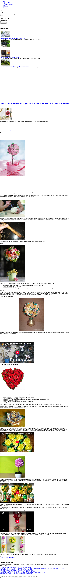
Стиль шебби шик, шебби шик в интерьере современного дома (13, 38)
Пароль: (2, 21)
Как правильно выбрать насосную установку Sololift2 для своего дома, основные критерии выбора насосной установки (22, 572)
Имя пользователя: (4, 20)
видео (13, 129)
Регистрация (5, 24)
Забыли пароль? (6, 25)
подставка (9, 128)
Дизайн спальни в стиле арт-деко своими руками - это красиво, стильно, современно (16, 567)
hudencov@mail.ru (17, 577)
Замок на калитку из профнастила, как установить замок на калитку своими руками (16, 573)
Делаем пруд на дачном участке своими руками (10, 47)
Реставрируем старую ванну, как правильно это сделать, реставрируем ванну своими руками (17, 571)
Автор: (7, 557)
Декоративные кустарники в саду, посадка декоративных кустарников (15, 66)
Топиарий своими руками (7, 125)
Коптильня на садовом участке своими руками (10, 57)
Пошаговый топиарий (7, 130)
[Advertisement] (3, 85)
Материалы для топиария (7, 129)
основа (8, 126)
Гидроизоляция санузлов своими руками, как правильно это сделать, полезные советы (16, 570)
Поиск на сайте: (3, 14)
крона (8, 127)
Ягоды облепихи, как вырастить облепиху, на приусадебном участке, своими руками (16, 569)
